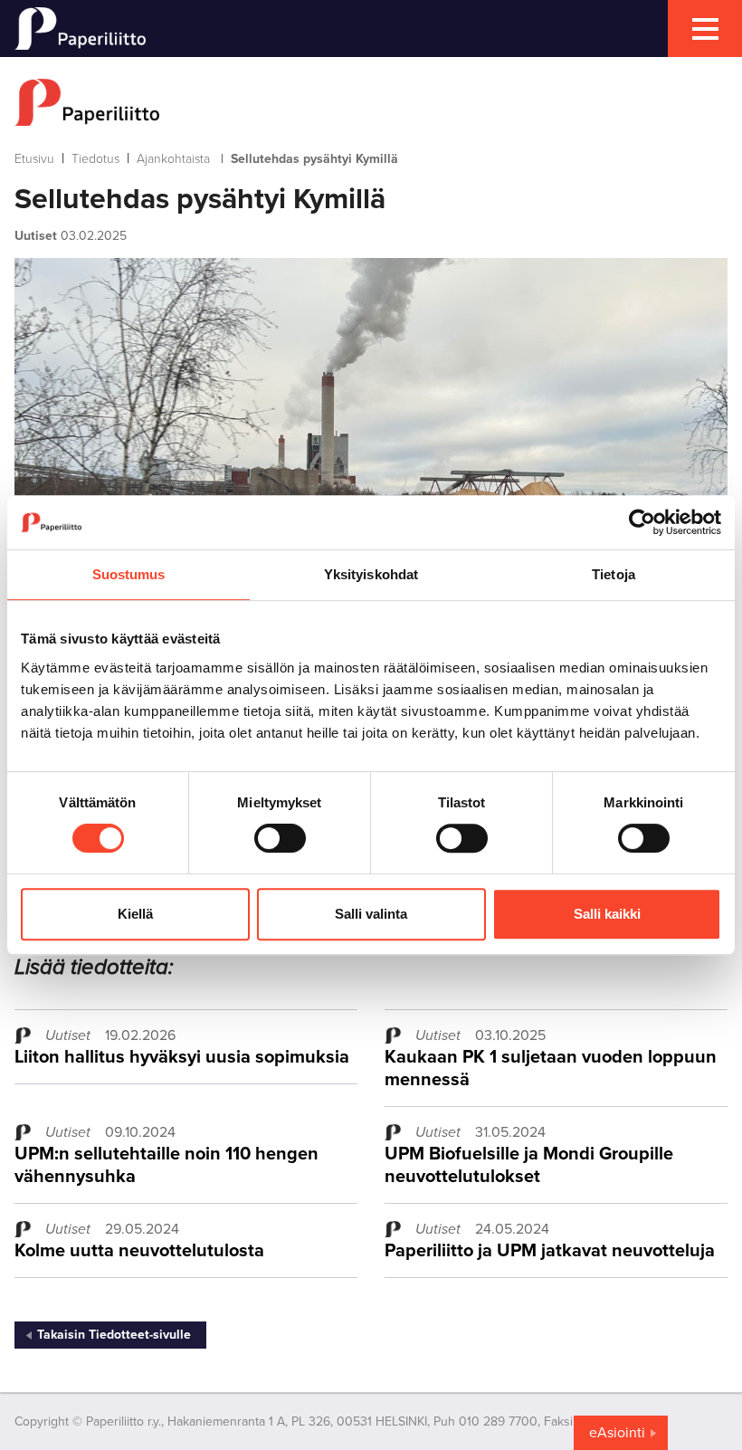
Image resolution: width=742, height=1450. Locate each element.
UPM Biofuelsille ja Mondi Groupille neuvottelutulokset (529, 1165)
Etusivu (34, 159)
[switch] (280, 838)
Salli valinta (371, 913)
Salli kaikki (607, 913)
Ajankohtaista (173, 159)
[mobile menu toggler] (705, 28)
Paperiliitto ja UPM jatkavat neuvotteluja (550, 1251)
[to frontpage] (371, 102)
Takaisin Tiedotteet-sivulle (114, 1334)
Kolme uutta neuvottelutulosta (139, 1251)
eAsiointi (617, 1433)
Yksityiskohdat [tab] (371, 574)
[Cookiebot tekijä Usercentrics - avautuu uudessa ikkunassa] (642, 522)
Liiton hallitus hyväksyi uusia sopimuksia (181, 1057)
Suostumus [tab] (129, 574)
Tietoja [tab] (613, 574)
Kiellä (135, 913)
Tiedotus (95, 159)
